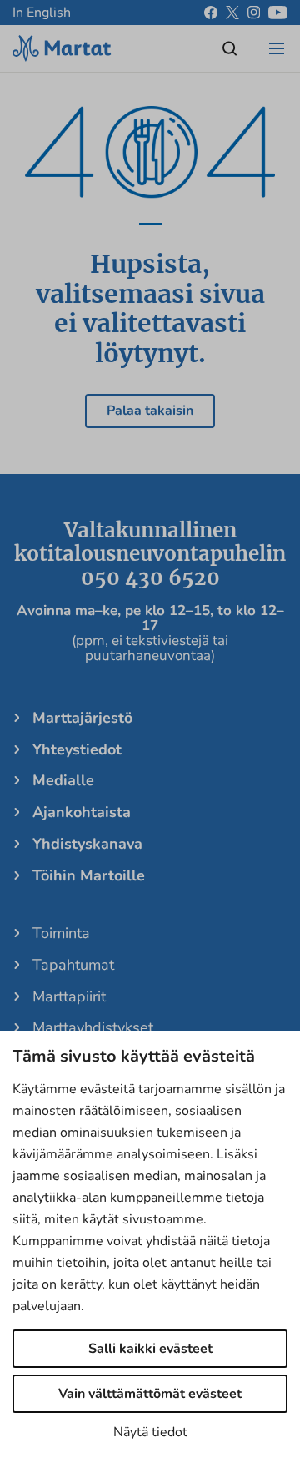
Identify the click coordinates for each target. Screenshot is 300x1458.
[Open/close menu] (276, 48)
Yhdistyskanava (87, 844)
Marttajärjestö (82, 718)
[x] (232, 12)
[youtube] (278, 12)
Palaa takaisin (150, 410)
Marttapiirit (69, 996)
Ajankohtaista (81, 812)
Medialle (63, 780)
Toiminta (61, 933)
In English (41, 12)
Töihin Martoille (88, 875)
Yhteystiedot (77, 749)
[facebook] (211, 12)
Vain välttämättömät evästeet (150, 1394)
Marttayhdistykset (92, 1027)
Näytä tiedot (150, 1432)
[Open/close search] (230, 48)
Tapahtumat (73, 965)
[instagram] (254, 12)
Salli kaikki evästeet (150, 1348)
